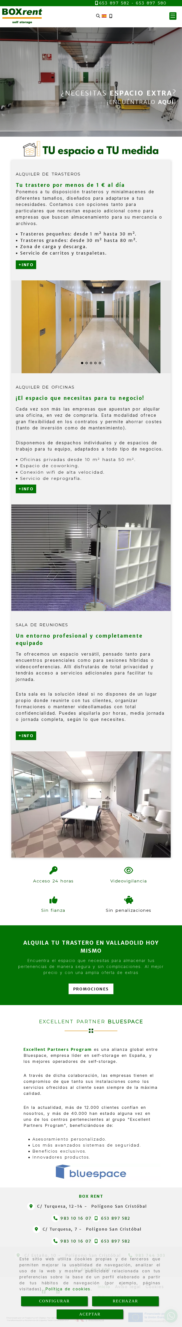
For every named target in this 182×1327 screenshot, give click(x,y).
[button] (172, 16)
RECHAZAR (125, 1301)
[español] (104, 15)
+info (26, 264)
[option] (91, 326)
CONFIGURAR (54, 1301)
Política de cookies (68, 1289)
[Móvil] (111, 16)
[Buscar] (98, 16)
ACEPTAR (90, 1314)
